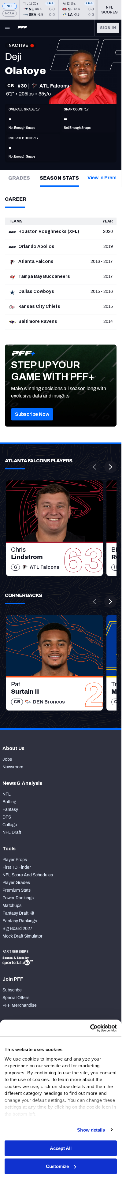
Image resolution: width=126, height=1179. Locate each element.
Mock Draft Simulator (22, 936)
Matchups (11, 905)
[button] (32, 414)
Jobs (7, 759)
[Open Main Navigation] (7, 28)
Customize (57, 1166)
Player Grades (16, 882)
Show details (91, 1129)
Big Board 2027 (17, 928)
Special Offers (15, 997)
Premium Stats (16, 890)
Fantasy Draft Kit (18, 913)
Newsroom (12, 767)
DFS (6, 817)
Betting (9, 802)
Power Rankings (18, 898)
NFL (10, 6)
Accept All (61, 1148)
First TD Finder (16, 867)
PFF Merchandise (19, 1005)
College (9, 825)
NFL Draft (11, 832)
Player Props (14, 859)
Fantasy (10, 809)
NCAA (9, 13)
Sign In (108, 28)
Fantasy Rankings (19, 921)
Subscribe (12, 990)
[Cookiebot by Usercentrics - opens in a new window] (90, 1028)
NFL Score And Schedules (27, 875)
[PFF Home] (22, 27)
